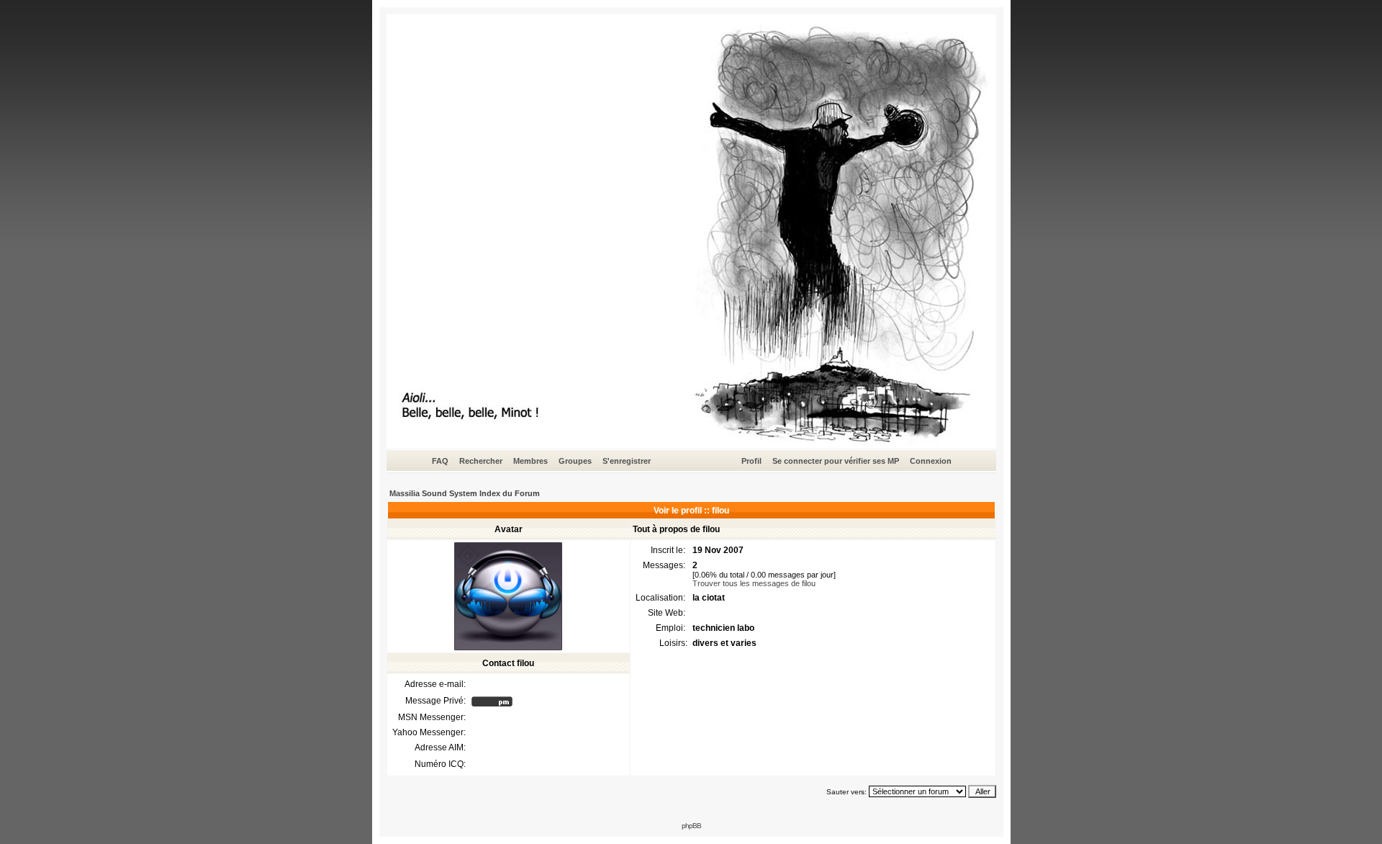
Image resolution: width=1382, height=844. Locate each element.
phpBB (691, 826)
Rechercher (480, 461)
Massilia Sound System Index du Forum (464, 493)
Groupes (575, 461)
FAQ (440, 461)
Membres (530, 461)
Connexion (931, 461)
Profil (751, 461)
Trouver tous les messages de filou (754, 583)
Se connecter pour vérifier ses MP (835, 461)
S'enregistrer (626, 461)
